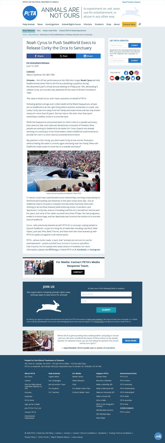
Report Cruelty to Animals (131, 2)
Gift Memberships (103, 414)
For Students (54, 388)
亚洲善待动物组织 (127, 408)
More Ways (100, 418)
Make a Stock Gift (103, 396)
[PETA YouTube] (112, 78)
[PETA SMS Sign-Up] (117, 78)
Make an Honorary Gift (105, 392)
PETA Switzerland (127, 392)
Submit (134, 45)
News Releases (29, 31)
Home (25, 35)
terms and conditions (95, 319)
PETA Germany (126, 384)
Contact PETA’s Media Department (72, 31)
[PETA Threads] (138, 78)
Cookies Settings (77, 437)
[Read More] (82, 341)
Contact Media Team (80, 392)
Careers (28, 380)
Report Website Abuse (60, 437)
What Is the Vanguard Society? (105, 405)
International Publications (30, 417)
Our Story (28, 376)
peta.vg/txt (117, 52)
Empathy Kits (37, 246)
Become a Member (104, 380)
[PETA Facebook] (126, 73)
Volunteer (28, 396)
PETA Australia (126, 400)
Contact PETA (30, 412)
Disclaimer (102, 433)
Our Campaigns (55, 380)
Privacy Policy (30, 437)
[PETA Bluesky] (133, 78)
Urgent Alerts (54, 376)
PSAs (39, 31)
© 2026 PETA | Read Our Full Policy (39, 433)
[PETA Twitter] (131, 73)
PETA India (124, 396)
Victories (28, 392)
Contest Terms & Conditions (84, 433)
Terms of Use (43, 437)
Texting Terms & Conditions (120, 433)
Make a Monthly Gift (104, 384)
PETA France (125, 380)
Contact (67, 433)
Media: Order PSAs (50, 31)
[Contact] (63, 268)
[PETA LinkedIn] (122, 78)
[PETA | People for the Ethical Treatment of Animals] (30, 13)
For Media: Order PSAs (81, 388)
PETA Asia (124, 404)
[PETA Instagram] (136, 73)
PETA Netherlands (127, 388)
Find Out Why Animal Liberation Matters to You (33, 386)
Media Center (77, 376)
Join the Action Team (57, 384)
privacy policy (99, 321)
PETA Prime (29, 400)
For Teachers (54, 392)
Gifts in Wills (101, 400)
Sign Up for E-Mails (32, 404)
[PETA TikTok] (128, 78)
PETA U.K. (124, 376)
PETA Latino (125, 412)
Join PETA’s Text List (33, 408)
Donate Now (101, 376)
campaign (77, 225)
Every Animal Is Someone (68, 243)
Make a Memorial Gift (104, 388)
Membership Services (104, 410)
